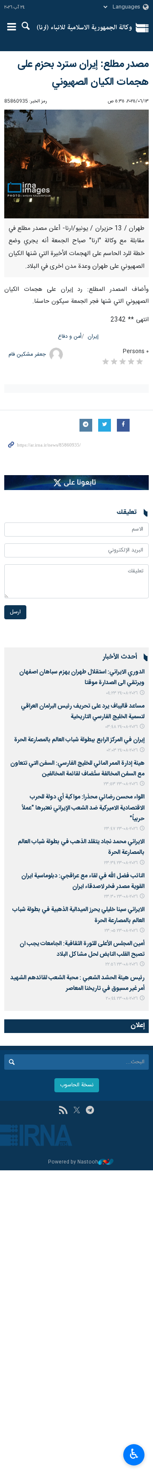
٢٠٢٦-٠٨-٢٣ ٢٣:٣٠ (121, 897)
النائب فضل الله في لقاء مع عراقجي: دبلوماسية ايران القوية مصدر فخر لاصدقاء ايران (82, 881)
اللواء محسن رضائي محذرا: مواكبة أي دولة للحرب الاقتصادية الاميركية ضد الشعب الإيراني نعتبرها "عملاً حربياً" (83, 808)
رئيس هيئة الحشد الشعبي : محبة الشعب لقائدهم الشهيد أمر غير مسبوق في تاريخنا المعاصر (77, 983)
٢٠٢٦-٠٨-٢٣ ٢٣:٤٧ (121, 829)
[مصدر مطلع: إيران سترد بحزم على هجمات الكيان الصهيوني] (76, 164)
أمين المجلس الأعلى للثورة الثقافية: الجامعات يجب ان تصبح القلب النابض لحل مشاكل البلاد (82, 949)
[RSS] (63, 1111)
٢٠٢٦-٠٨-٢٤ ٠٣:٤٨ (121, 727)
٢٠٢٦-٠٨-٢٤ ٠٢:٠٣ (122, 750)
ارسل (15, 612)
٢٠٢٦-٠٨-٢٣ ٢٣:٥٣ (121, 784)
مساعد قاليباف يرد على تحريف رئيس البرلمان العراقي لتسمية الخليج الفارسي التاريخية (82, 711)
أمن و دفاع (70, 336)
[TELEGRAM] (90, 1111)
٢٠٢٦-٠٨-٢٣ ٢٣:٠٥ (121, 931)
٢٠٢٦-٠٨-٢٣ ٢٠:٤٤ (122, 999)
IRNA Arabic (84, 27)
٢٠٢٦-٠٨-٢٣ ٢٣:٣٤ (121, 863)
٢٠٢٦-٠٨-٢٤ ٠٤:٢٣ (122, 693)
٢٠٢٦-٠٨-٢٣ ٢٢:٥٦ (121, 964)
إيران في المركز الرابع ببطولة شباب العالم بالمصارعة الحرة (77, 740)
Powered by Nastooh (73, 1162)
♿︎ (134, 1454)
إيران (93, 336)
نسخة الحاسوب (77, 1085)
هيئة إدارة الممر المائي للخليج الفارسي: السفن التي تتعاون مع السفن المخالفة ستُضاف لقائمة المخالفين (77, 768)
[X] (76, 1111)
